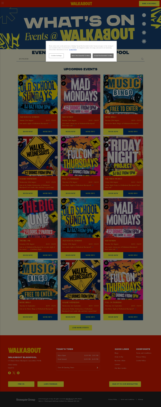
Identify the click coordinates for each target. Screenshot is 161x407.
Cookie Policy (73, 49)
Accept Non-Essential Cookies (103, 55)
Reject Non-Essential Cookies (81, 55)
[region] (81, 51)
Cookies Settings (56, 55)
